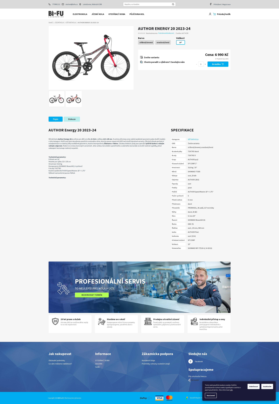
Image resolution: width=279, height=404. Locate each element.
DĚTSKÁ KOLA (193, 139)
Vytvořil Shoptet (195, 398)
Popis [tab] (55, 119)
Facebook (199, 361)
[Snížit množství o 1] (196, 64)
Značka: (182, 33)
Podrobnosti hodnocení (166, 33)
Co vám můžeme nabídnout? (60, 363)
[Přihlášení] (210, 14)
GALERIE (98, 363)
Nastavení (211, 395)
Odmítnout (253, 386)
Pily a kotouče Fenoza (197, 376)
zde (231, 390)
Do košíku (216, 64)
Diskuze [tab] (72, 119)
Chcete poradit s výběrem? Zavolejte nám (164, 62)
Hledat (173, 4)
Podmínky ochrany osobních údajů (156, 363)
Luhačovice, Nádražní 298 (92, 4)
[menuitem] (79, 14)
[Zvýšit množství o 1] (205, 64)
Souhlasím (267, 386)
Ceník (97, 367)
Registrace (226, 4)
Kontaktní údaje (148, 360)
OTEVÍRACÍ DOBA (102, 360)
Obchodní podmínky (57, 360)
